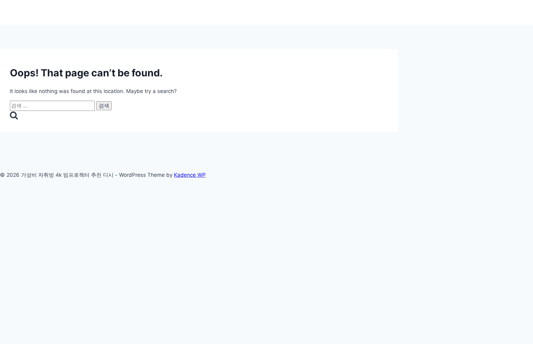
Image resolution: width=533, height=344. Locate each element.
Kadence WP (190, 175)
